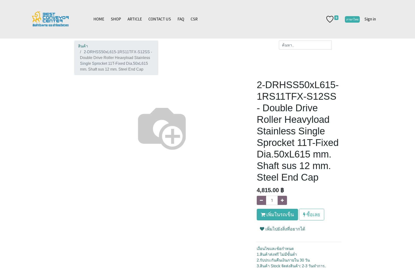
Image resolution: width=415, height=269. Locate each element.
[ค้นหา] (336, 45)
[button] (282, 231)
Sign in (370, 19)
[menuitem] (98, 19)
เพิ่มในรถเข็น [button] (279, 214)
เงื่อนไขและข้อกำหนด (275, 249)
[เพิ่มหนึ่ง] (282, 200)
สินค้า (83, 46)
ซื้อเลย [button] (312, 214)
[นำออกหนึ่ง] (261, 200)
